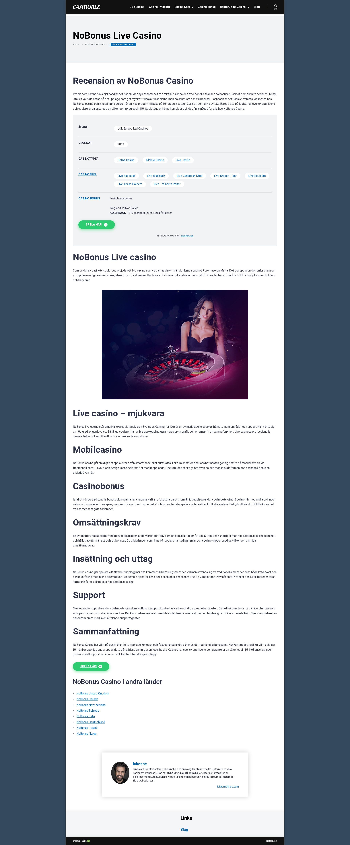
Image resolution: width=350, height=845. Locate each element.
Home (76, 44)
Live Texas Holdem (130, 184)
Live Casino (137, 7)
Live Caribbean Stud (189, 176)
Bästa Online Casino (233, 7)
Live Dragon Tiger (225, 176)
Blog (257, 7)
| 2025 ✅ (85, 841)
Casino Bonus (206, 7)
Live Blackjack (156, 176)
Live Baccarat (126, 176)
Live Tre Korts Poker (167, 184)
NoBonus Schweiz (88, 710)
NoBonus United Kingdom (93, 693)
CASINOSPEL (87, 174)
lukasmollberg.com (228, 786)
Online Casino (126, 160)
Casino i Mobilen (159, 7)
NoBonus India (86, 716)
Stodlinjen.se (187, 235)
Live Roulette (257, 176)
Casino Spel (182, 7)
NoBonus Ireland (87, 727)
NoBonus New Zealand (91, 705)
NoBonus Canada (87, 699)
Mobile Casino (155, 160)
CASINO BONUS (89, 198)
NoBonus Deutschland (91, 722)
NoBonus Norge (87, 733)
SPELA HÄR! (94, 224)
